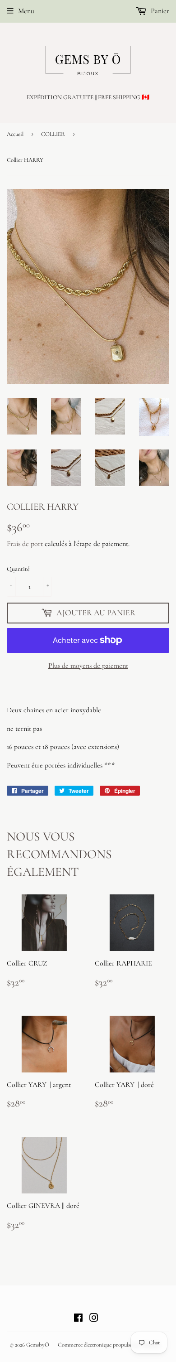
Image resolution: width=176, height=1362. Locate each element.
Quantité (18, 569)
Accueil (15, 134)
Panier (159, 10)
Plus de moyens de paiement (88, 665)
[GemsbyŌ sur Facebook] (78, 1318)
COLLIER (53, 134)
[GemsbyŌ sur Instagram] (93, 1318)
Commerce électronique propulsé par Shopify (109, 1344)
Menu (26, 10)
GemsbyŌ (37, 1344)
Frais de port (25, 543)
